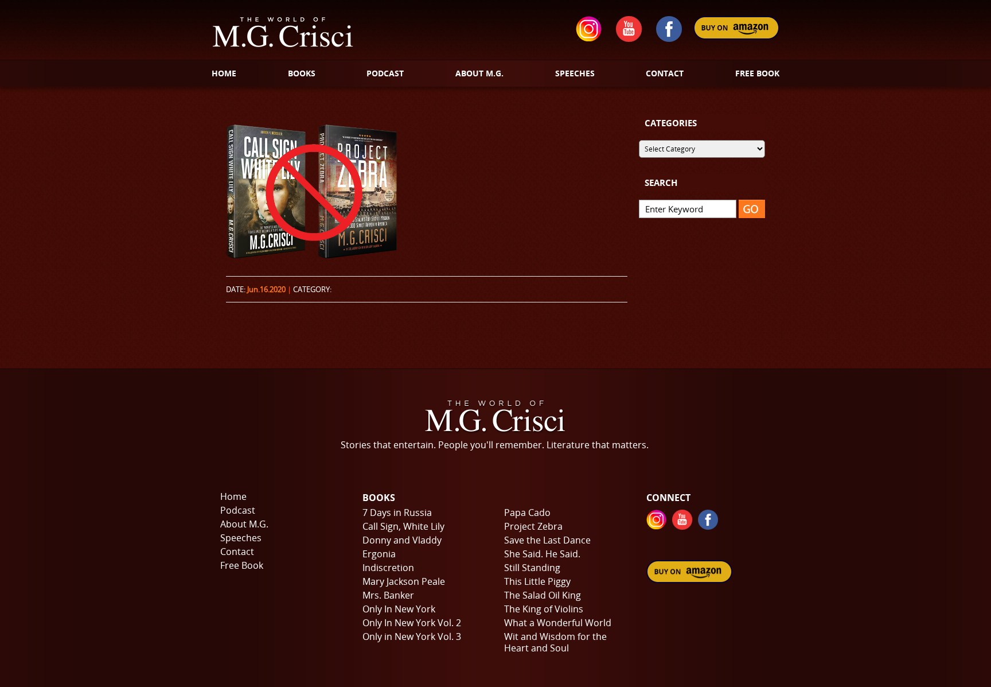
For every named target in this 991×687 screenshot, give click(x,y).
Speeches (241, 537)
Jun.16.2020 (266, 289)
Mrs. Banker (388, 595)
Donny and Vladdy (402, 540)
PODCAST (385, 73)
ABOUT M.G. (479, 73)
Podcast (237, 510)
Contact (237, 551)
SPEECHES (575, 73)
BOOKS (301, 73)
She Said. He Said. (542, 554)
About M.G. (244, 524)
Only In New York (398, 609)
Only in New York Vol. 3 (411, 636)
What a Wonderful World (557, 622)
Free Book (241, 565)
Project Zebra (533, 526)
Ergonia (379, 554)
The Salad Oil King (542, 595)
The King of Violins (543, 609)
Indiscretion (388, 567)
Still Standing (532, 567)
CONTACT (665, 73)
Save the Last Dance (547, 540)
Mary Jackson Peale (403, 581)
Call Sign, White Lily (403, 526)
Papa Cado (527, 512)
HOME (224, 73)
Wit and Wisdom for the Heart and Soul (555, 642)
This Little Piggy (537, 581)
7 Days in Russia (397, 512)
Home (233, 496)
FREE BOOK (757, 73)
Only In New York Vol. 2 (411, 622)
